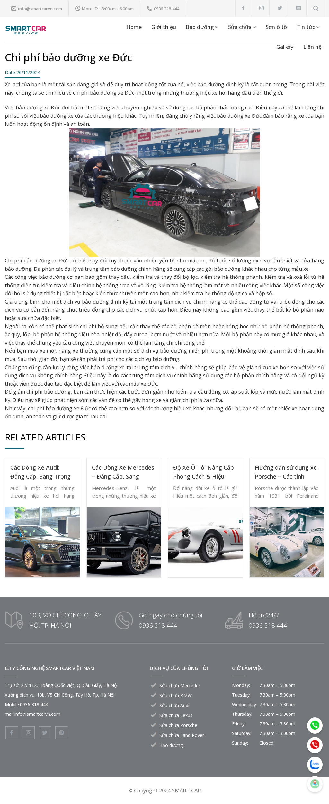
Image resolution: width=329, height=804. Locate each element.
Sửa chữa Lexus (175, 715)
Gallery (285, 46)
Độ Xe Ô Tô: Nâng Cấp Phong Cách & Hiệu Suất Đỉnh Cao (203, 472)
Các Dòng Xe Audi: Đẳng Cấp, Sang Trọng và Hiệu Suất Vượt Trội (41, 472)
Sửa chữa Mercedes (180, 685)
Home (134, 26)
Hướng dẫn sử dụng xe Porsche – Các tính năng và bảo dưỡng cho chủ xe (286, 472)
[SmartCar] (46, 30)
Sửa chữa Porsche (178, 725)
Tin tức (306, 26)
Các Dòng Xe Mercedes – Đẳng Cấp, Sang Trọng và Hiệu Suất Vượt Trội (123, 472)
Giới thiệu (163, 26)
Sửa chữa (240, 26)
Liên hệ (312, 46)
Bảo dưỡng (200, 26)
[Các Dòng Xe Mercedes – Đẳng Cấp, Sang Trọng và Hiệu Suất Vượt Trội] (124, 541)
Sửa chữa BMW (175, 695)
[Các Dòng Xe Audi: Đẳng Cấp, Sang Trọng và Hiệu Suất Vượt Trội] (42, 541)
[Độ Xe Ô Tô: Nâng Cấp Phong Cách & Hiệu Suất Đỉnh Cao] (205, 541)
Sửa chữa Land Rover (181, 735)
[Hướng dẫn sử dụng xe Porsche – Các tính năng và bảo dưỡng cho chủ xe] (287, 541)
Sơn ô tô (276, 26)
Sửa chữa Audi (174, 705)
